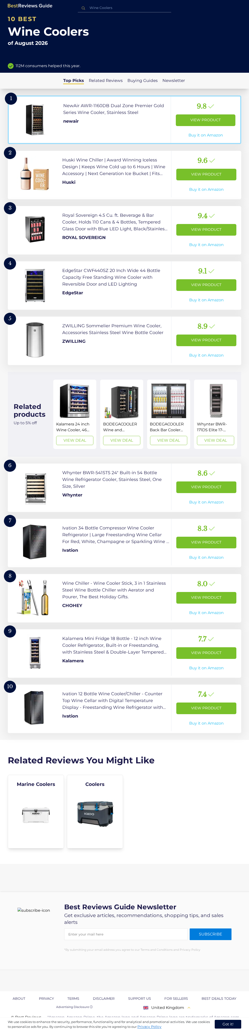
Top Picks (73, 80)
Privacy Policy (149, 1026)
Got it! (227, 1024)
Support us (139, 998)
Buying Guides (142, 80)
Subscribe (210, 934)
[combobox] (124, 7)
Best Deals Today (219, 998)
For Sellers (176, 998)
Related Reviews (106, 80)
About (19, 998)
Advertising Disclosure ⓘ (74, 1007)
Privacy (46, 998)
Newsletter (173, 80)
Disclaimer (104, 998)
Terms (73, 998)
